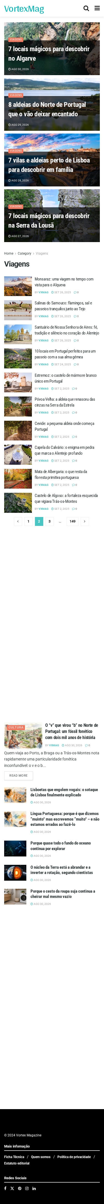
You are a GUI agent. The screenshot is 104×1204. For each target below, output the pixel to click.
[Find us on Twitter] (12, 1188)
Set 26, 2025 (62, 292)
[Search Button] (86, 8)
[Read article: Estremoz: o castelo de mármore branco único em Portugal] (18, 383)
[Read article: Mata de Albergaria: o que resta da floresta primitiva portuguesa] (18, 479)
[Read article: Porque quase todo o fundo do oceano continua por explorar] (15, 848)
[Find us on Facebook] (5, 1188)
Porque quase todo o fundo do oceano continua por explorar (61, 846)
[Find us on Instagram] (27, 1188)
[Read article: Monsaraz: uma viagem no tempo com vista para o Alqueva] (18, 286)
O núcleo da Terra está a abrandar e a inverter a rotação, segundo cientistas (62, 870)
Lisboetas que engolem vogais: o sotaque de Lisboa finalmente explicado (64, 792)
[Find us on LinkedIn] (34, 1188)
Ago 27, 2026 (20, 236)
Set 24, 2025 (62, 364)
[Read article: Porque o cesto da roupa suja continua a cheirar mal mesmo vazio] (15, 897)
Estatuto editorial (16, 1163)
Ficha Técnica (14, 1157)
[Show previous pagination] (18, 521)
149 (72, 521)
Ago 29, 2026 (20, 124)
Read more (21, 775)
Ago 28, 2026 (20, 180)
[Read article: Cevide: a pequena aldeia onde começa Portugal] (18, 431)
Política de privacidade (74, 1157)
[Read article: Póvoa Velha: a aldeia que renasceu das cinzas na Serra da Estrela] (18, 407)
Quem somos (40, 1157)
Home (8, 253)
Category (24, 253)
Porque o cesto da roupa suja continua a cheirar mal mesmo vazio (63, 894)
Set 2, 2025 (61, 388)
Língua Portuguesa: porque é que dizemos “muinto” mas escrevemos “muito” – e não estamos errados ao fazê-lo (65, 819)
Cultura (16, 727)
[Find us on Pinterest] (19, 1188)
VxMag (44, 292)
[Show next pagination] (85, 521)
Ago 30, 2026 (20, 69)
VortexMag (24, 8)
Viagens (16, 39)
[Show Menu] (97, 8)
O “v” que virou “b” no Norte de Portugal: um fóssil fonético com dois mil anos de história (71, 731)
